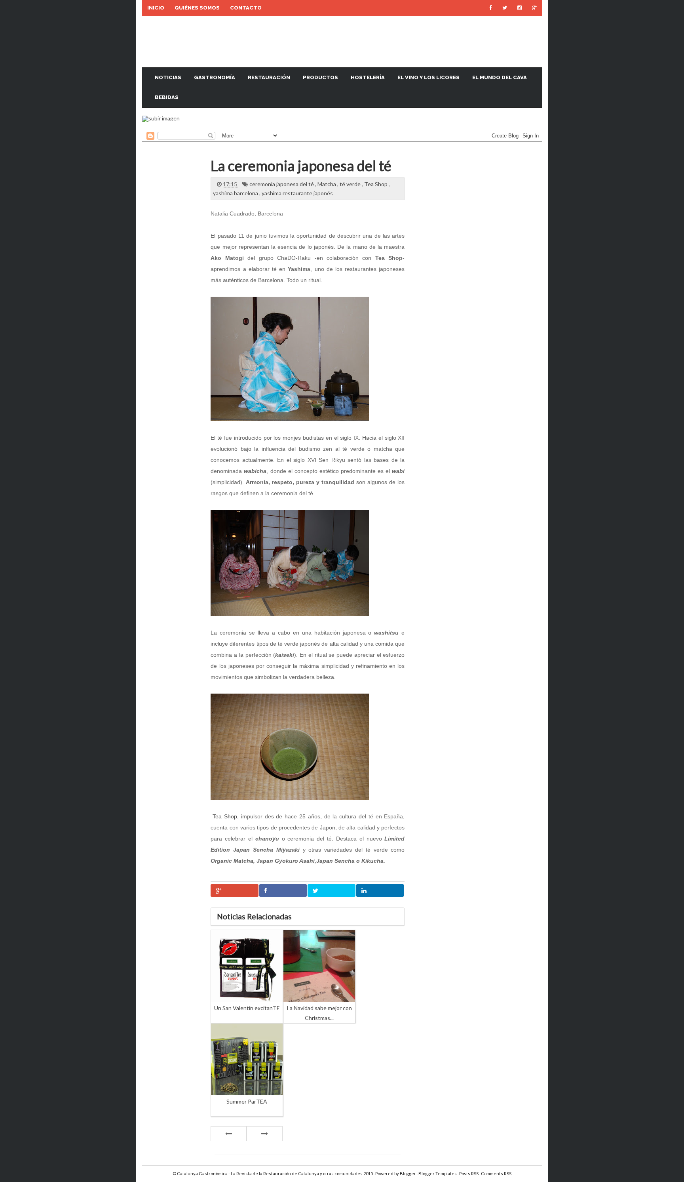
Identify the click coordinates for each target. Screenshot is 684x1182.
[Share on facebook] (283, 890)
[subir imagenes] (161, 118)
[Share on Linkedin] (380, 890)
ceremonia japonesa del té (282, 184)
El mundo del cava (499, 77)
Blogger (408, 1173)
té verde (351, 184)
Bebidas (167, 97)
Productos (320, 77)
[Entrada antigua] (265, 1133)
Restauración (269, 77)
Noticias (168, 77)
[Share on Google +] (234, 890)
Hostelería (368, 77)
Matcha (327, 184)
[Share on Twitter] (331, 890)
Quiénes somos (197, 8)
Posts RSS (469, 1173)
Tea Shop (376, 184)
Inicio (155, 8)
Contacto (246, 8)
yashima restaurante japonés (297, 193)
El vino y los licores (428, 77)
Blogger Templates (438, 1173)
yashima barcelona (236, 193)
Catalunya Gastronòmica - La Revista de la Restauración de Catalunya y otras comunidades (270, 1173)
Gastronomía (214, 77)
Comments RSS (496, 1173)
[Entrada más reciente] (229, 1133)
